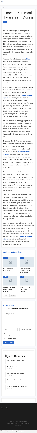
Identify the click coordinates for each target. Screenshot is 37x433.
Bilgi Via (12, 421)
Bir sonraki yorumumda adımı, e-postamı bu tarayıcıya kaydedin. (17, 337)
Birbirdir (21, 423)
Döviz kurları (4, 408)
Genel (5, 22)
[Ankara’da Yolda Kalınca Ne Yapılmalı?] (27, 281)
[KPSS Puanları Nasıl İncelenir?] (10, 262)
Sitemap (17, 423)
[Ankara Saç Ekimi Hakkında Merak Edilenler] (10, 281)
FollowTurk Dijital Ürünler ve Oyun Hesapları (12, 431)
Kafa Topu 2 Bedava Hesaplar (17, 386)
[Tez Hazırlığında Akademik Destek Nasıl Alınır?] (27, 262)
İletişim (13, 423)
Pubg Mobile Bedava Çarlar (16, 360)
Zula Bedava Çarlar (13, 367)
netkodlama (19, 425)
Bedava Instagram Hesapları (16, 380)
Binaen (28, 59)
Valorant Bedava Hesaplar (15, 373)
